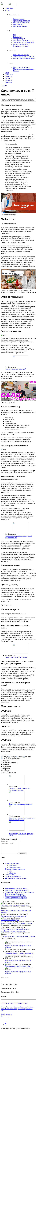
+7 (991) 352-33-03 (7, 1003)
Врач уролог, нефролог (21, 22)
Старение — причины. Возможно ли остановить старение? (22, 819)
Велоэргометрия (19, 39)
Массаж (16, 71)
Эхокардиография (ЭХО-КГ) (23, 40)
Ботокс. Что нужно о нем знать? (16, 657)
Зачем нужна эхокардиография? (16, 888)
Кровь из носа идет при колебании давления (16, 923)
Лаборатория (9, 874)
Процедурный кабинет (21, 67)
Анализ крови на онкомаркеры (24, 58)
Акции (7, 78)
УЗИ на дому (17, 37)
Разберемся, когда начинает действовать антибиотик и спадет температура (15, 930)
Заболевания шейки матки (14, 894)
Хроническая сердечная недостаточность (19, 892)
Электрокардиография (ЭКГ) (23, 42)
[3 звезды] (19, 757)
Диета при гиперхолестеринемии (20, 804)
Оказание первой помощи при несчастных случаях (19, 789)
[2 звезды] (12, 757)
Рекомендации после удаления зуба (17, 966)
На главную (9, 8)
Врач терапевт (18, 24)
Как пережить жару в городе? (15, 369)
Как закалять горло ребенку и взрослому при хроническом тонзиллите (19, 954)
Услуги (7, 10)
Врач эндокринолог (20, 26)
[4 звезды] (27, 757)
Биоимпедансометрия (20, 46)
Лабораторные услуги (21, 55)
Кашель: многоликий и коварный (16, 890)
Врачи (7, 73)
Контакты (8, 82)
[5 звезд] (4, 759)
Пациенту (8, 76)
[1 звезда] (4, 757)
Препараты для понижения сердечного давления (18, 936)
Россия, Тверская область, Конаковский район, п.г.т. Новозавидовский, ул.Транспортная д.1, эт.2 (17, 1008)
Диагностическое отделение (15, 869)
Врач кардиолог (18, 19)
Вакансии (8, 80)
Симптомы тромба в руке (10, 920)
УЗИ (14, 35)
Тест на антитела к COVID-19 (23, 56)
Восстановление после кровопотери (13, 916)
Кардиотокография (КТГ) (22, 44)
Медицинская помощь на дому (24, 69)
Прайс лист (9, 74)
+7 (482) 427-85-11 (21, 1003)
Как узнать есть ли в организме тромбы (15, 905)
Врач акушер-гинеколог (21, 21)
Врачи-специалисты (12, 863)
